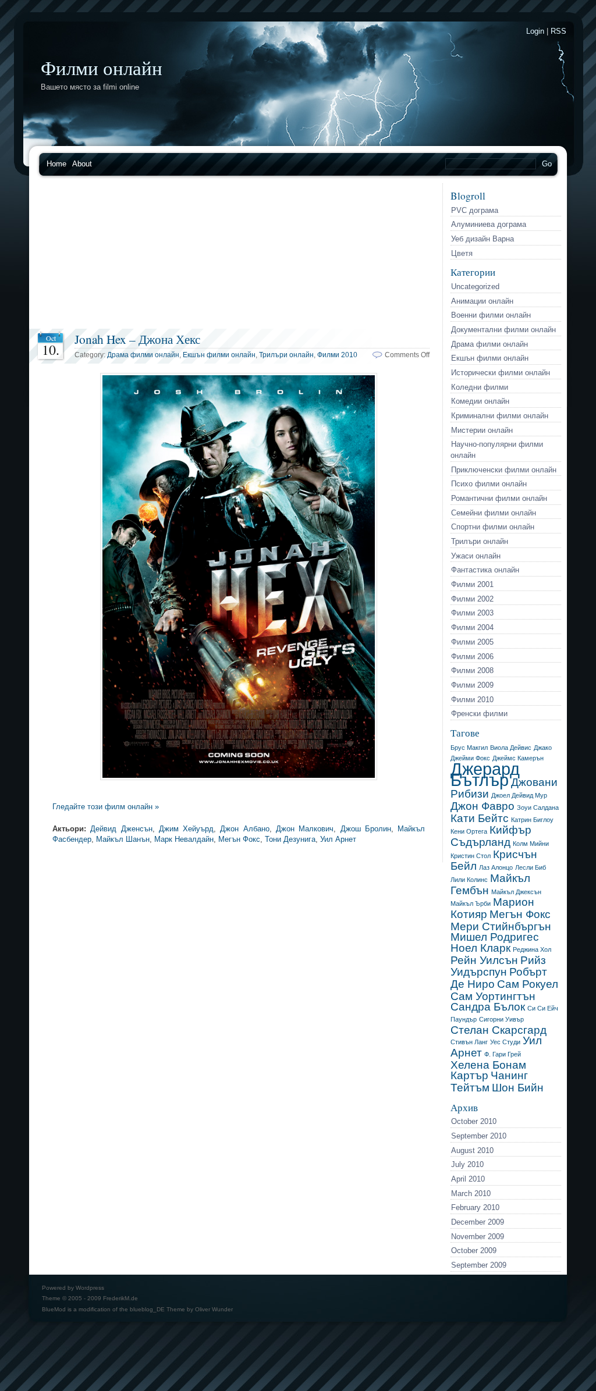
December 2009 (477, 1222)
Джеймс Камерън (518, 758)
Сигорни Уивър (501, 1019)
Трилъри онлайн (479, 541)
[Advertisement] (235, 256)
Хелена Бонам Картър (488, 1070)
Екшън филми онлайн (489, 358)
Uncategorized (475, 286)
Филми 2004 (472, 627)
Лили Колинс (469, 879)
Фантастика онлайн (485, 569)
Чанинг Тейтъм (489, 1081)
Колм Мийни (531, 843)
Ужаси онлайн (476, 556)
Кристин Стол (470, 855)
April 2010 (468, 1179)
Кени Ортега (468, 831)
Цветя (462, 253)
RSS (558, 31)
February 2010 (475, 1207)
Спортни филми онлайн (492, 526)
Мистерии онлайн (482, 430)
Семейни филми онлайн (493, 512)
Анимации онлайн (482, 301)
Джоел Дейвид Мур (519, 795)
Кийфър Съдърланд (490, 836)
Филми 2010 (472, 699)
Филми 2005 (472, 642)
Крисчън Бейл (493, 860)
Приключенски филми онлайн (503, 469)
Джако (543, 747)
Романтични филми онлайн (499, 498)
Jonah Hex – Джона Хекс (137, 338)
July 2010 (467, 1164)
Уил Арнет (338, 839)
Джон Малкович (305, 828)
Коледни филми (479, 387)
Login (535, 31)
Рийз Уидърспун (498, 966)
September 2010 (478, 1136)
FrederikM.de (120, 1298)
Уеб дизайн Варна (482, 238)
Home (56, 163)
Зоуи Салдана (538, 807)
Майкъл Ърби (470, 903)
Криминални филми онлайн (499, 415)
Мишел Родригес (494, 937)
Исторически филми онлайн (500, 372)
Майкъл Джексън (516, 891)
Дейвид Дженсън (121, 828)
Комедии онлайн (480, 401)
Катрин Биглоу (532, 819)
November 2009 (477, 1236)
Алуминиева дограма (488, 224)
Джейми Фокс (470, 758)
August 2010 (472, 1150)
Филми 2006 (472, 656)
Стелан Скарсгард (498, 1030)
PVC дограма (474, 210)
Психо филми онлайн (489, 483)
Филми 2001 (472, 584)
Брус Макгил (469, 747)
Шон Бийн (518, 1088)
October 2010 (473, 1121)
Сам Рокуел (527, 984)
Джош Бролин (365, 828)
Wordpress (90, 1288)
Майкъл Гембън (490, 884)
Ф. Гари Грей (502, 1054)
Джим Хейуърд (186, 828)
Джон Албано (244, 828)
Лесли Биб (530, 867)
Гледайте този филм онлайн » (105, 806)
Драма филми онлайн (489, 344)
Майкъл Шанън (123, 839)
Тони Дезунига (290, 839)
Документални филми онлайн (503, 329)
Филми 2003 (472, 613)
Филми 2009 (472, 685)
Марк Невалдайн (184, 839)
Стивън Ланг (469, 1041)
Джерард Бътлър (485, 774)
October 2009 (473, 1250)
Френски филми (479, 713)
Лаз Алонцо (496, 867)
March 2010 (471, 1193)
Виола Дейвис (510, 747)
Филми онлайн (101, 67)
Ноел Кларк (480, 948)
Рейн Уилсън (484, 960)
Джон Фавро (482, 806)
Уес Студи (505, 1041)
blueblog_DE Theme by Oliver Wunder (181, 1309)
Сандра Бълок (487, 1007)
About (82, 163)
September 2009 (478, 1265)
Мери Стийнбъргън (500, 926)
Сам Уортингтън (492, 996)
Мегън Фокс (520, 914)
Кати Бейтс (479, 818)
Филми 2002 (472, 599)
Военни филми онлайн (491, 315)
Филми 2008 (472, 670)
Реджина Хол (532, 949)
